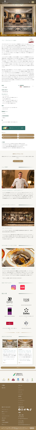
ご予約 (17, 367)
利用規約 (17, 428)
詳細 (4, 362)
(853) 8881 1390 (5, 91)
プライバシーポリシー (22, 428)
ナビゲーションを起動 (17, 161)
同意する (31, 428)
